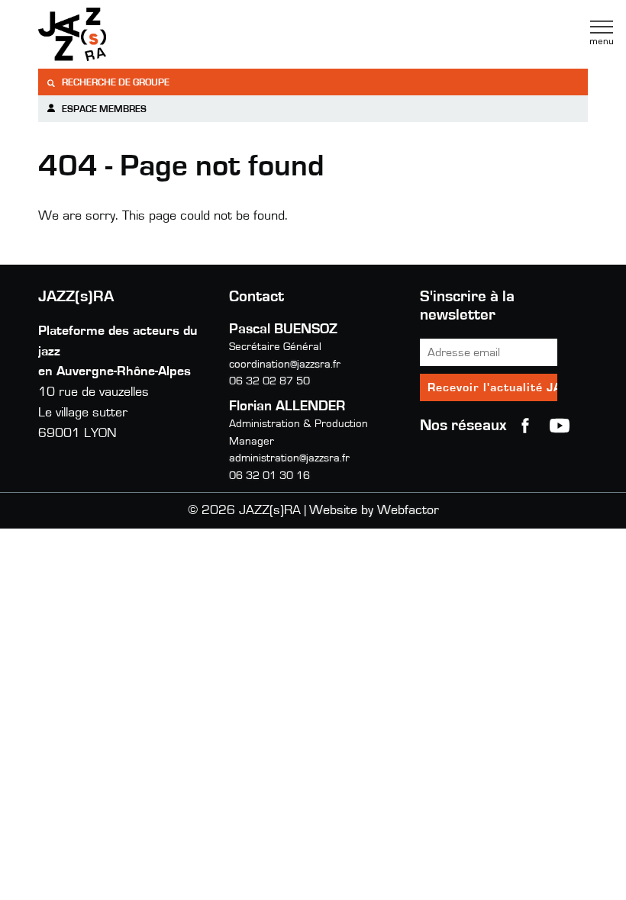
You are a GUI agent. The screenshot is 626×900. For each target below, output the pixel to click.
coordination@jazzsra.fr (284, 364)
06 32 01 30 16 (269, 475)
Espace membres (103, 109)
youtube (559, 425)
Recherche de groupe (114, 83)
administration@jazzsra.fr (289, 458)
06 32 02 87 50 (269, 381)
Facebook (525, 425)
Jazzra (133, 34)
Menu (602, 33)
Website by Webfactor (374, 510)
